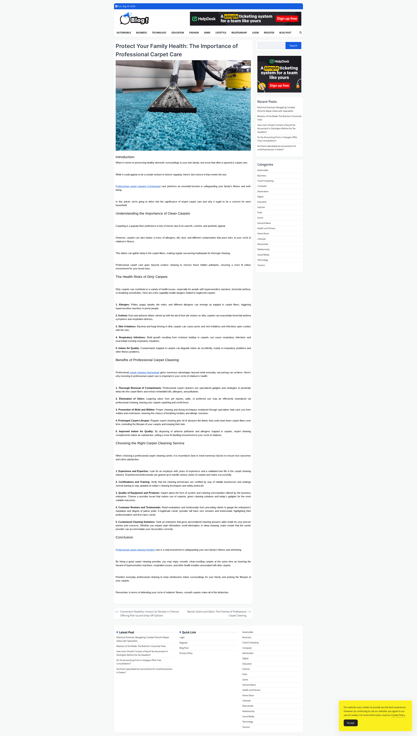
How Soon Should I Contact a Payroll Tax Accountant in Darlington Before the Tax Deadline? (276, 128)
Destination (263, 191)
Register (269, 32)
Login (255, 32)
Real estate (262, 244)
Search (293, 45)
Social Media (263, 254)
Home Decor (263, 233)
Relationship (239, 32)
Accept (350, 723)
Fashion (194, 32)
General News (264, 223)
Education (178, 32)
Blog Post (285, 32)
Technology (159, 32)
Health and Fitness (266, 228)
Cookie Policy (398, 715)
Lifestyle (221, 32)
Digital (260, 197)
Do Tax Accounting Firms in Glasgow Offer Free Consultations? (277, 139)
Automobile (124, 32)
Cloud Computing (265, 181)
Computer (262, 186)
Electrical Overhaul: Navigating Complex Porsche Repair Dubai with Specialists (276, 109)
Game (207, 32)
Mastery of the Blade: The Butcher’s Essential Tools (279, 118)
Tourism (261, 265)
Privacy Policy (186, 653)
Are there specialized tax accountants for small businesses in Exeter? (276, 147)
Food (259, 212)
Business (141, 32)
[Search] (300, 32)
